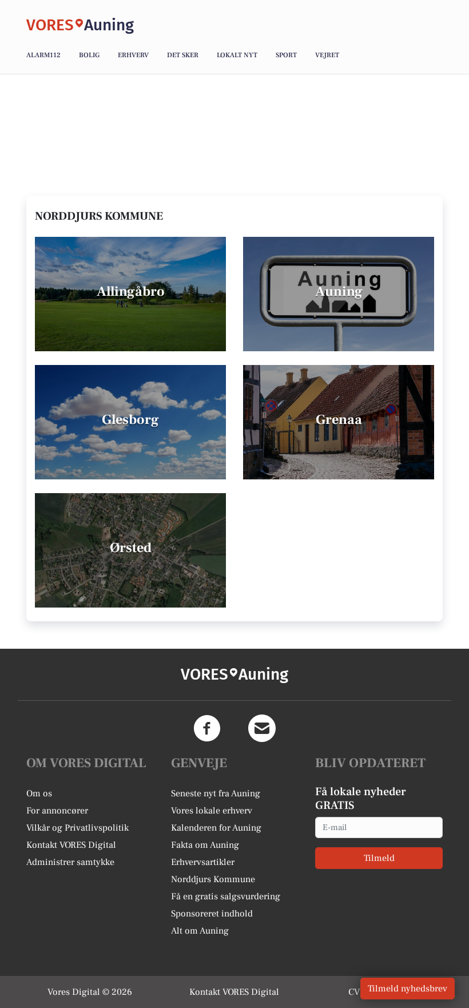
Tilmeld (379, 858)
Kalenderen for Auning (216, 828)
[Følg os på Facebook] (207, 728)
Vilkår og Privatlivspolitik (77, 828)
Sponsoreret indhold (212, 913)
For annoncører (57, 810)
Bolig (89, 55)
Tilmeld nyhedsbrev (407, 988)
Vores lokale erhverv (211, 810)
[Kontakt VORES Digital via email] (262, 728)
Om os (39, 793)
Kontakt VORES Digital (71, 845)
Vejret (327, 55)
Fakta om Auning (205, 845)
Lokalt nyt (237, 55)
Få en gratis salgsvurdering (225, 896)
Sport (286, 55)
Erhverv (133, 55)
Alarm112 (43, 55)
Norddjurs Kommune (213, 879)
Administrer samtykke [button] (70, 862)
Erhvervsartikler (202, 862)
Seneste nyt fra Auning (215, 793)
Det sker (182, 55)
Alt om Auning (200, 930)
